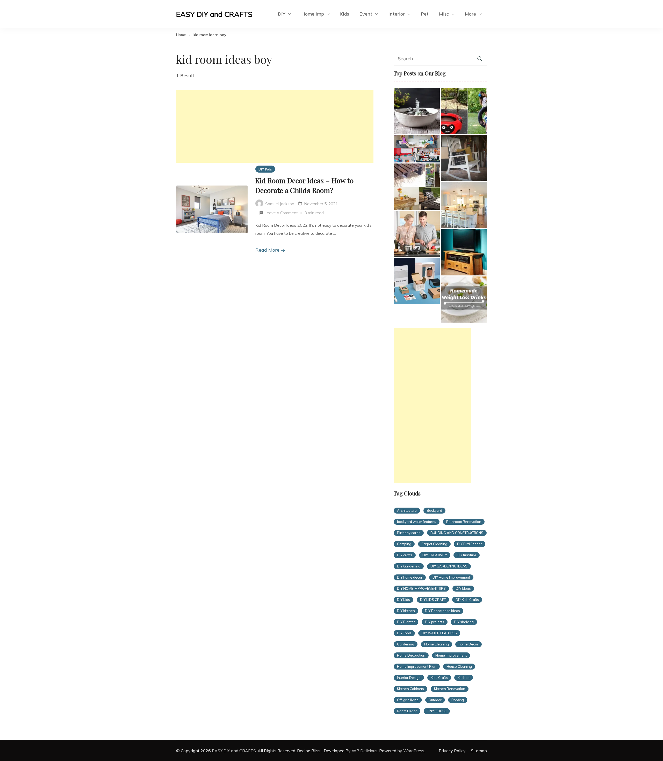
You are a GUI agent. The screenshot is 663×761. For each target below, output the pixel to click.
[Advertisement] (274, 126)
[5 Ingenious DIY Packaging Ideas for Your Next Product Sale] (417, 281)
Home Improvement (451, 655)
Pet (425, 14)
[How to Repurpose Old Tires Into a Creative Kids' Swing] (464, 111)
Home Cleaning (436, 644)
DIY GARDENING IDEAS (448, 566)
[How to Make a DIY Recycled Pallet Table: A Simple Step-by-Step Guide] (417, 186)
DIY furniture (466, 555)
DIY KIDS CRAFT (433, 600)
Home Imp (312, 14)
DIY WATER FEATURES (439, 633)
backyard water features (416, 522)
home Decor (468, 644)
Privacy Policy (452, 750)
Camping (404, 544)
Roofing (457, 700)
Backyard (434, 510)
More (470, 14)
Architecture (407, 510)
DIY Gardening (408, 566)
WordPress (413, 750)
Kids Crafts (439, 677)
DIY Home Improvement (451, 577)
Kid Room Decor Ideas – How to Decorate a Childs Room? (304, 185)
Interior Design (409, 677)
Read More (267, 250)
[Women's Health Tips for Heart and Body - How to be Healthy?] (417, 234)
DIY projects (434, 622)
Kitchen (464, 677)
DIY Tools (404, 633)
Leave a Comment (281, 213)
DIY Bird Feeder (469, 544)
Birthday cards (408, 533)
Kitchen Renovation (449, 689)
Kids (344, 14)
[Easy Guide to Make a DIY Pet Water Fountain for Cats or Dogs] (417, 111)
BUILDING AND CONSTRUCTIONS (456, 533)
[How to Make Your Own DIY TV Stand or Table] (464, 252)
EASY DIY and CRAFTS (214, 14)
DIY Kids (265, 169)
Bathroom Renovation (463, 522)
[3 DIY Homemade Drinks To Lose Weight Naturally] (464, 299)
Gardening (405, 644)
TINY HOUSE (436, 711)
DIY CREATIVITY (434, 555)
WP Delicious (364, 750)
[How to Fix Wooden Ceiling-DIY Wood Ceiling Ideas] (464, 205)
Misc (444, 14)
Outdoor (435, 700)
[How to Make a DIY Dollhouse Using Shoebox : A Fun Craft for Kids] (417, 149)
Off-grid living (408, 700)
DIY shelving (464, 622)
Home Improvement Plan (416, 666)
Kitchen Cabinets (410, 689)
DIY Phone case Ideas (442, 611)
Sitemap (479, 750)
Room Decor (407, 711)
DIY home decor (409, 577)
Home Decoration (411, 655)
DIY (281, 14)
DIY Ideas (463, 588)
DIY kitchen (406, 611)
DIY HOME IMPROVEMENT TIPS (421, 588)
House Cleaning (459, 666)
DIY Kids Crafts (467, 600)
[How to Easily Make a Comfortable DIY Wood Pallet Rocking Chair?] (464, 158)
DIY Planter (406, 622)
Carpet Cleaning (434, 544)
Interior (396, 14)
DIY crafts (404, 555)
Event (365, 14)
